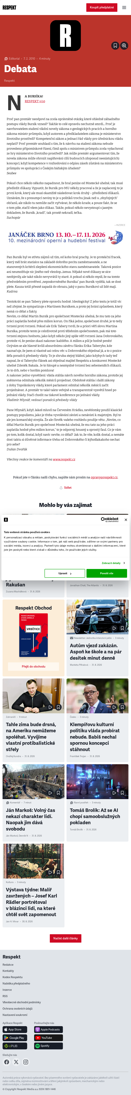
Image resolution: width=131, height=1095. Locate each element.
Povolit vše (106, 573)
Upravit (63, 573)
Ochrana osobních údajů (17, 1008)
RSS (5, 996)
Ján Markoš (12, 835)
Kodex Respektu (13, 977)
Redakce (8, 965)
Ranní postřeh (81, 802)
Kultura (9, 882)
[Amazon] (15, 1046)
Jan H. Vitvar (12, 921)
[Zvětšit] (65, 35)
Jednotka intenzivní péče (99, 638)
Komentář (15, 802)
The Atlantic (93, 585)
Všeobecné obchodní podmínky (22, 1002)
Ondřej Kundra (13, 756)
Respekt (9, 81)
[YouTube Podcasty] (48, 1037)
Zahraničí (11, 717)
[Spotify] (48, 1046)
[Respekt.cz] (9, 7)
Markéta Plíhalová (79, 665)
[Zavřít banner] (126, 520)
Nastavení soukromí (15, 1015)
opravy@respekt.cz (104, 477)
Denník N (23, 835)
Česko (73, 717)
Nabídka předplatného (16, 983)
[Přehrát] (114, 628)
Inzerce (7, 990)
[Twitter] (16, 1065)
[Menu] (124, 7)
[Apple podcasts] (48, 1029)
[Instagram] (26, 1065)
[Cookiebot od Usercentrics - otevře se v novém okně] (103, 519)
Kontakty (8, 971)
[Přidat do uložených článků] (122, 628)
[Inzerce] (65, 237)
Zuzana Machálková (16, 591)
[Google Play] (15, 1037)
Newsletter (79, 638)
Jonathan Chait (78, 585)
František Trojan (78, 756)
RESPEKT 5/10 (35, 101)
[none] (124, 46)
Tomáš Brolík (76, 829)
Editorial (14, 58)
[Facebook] (7, 1065)
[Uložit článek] (115, 46)
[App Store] (15, 1029)
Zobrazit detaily (111, 563)
